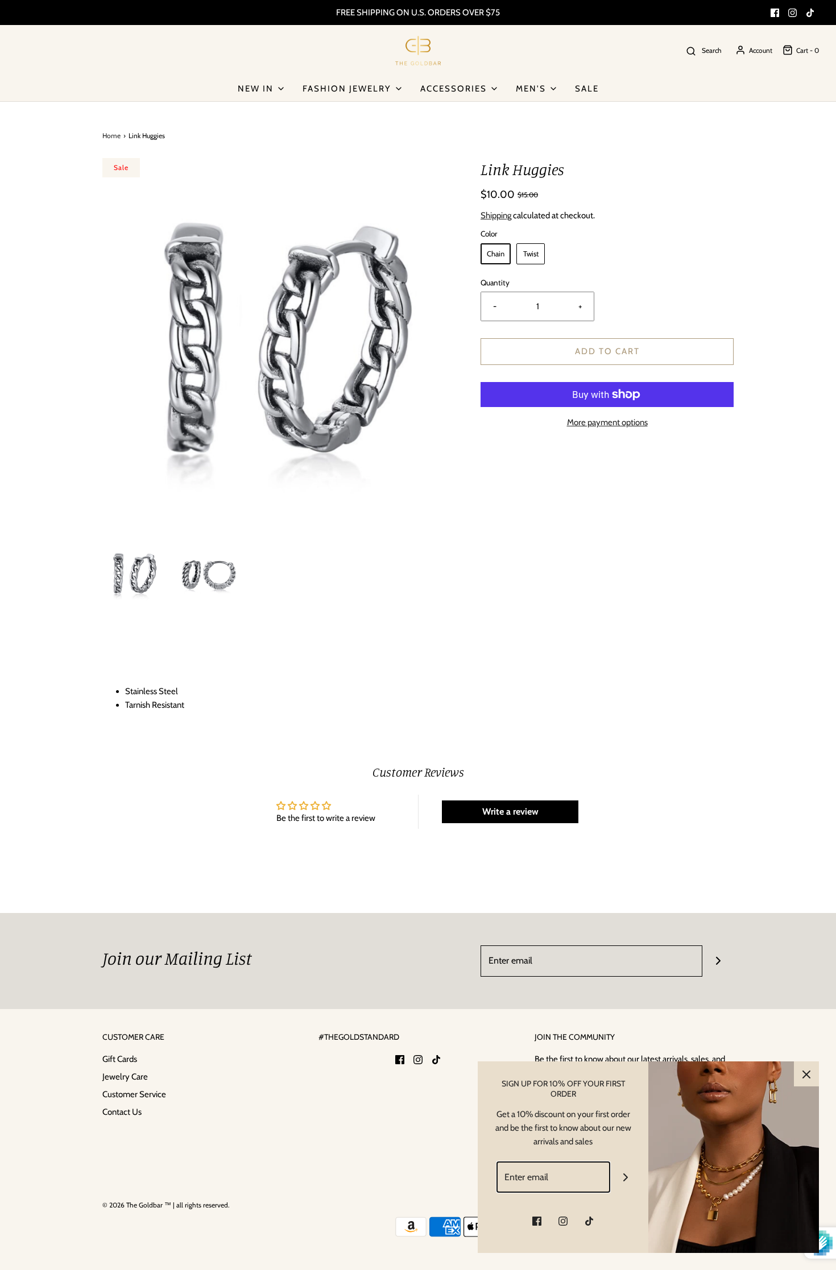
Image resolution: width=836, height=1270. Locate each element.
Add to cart (607, 351)
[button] (133, 573)
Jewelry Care (125, 1077)
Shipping (496, 215)
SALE (587, 89)
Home (111, 135)
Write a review (510, 811)
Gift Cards (119, 1059)
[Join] (718, 961)
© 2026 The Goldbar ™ (136, 1205)
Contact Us (122, 1112)
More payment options (607, 422)
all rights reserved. (203, 1205)
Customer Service (134, 1094)
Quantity (495, 282)
